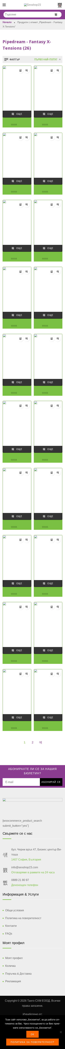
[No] (60, 1032)
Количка (10, 965)
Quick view (27, 70)
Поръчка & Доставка (18, 973)
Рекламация (13, 981)
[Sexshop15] (32, 4)
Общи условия (14, 910)
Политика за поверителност (32, 1042)
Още (19, 114)
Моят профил (14, 958)
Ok (32, 1034)
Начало (7, 22)
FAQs (8, 933)
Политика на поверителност (23, 918)
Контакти (11, 925)
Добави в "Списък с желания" (21, 70)
